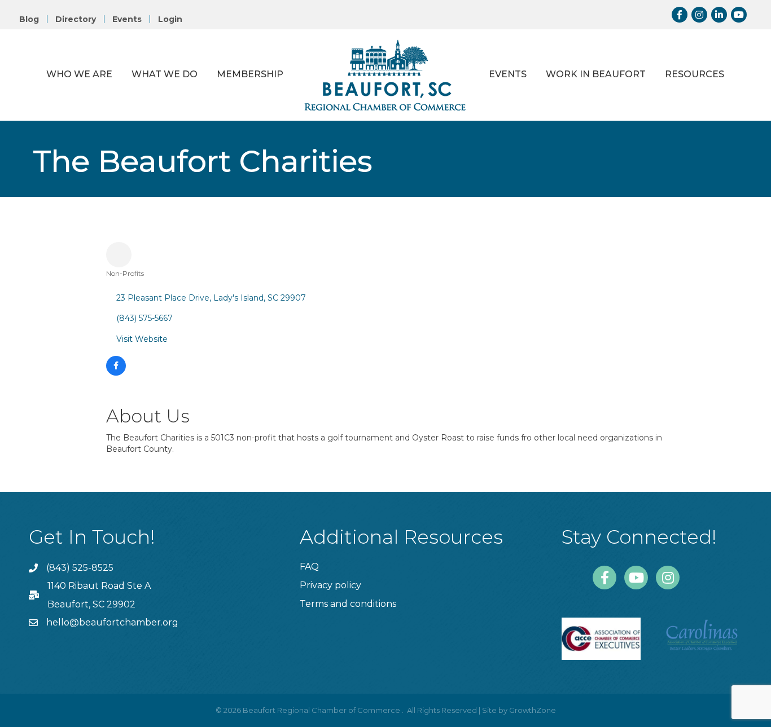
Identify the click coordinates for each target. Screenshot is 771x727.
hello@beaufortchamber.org (112, 622)
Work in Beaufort (596, 74)
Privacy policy (330, 585)
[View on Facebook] (116, 373)
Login (170, 19)
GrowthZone (532, 710)
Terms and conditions (348, 603)
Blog (29, 19)
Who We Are (79, 74)
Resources (694, 74)
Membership (250, 74)
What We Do (165, 74)
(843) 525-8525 (79, 567)
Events (127, 19)
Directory (75, 19)
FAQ (309, 566)
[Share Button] (119, 254)
